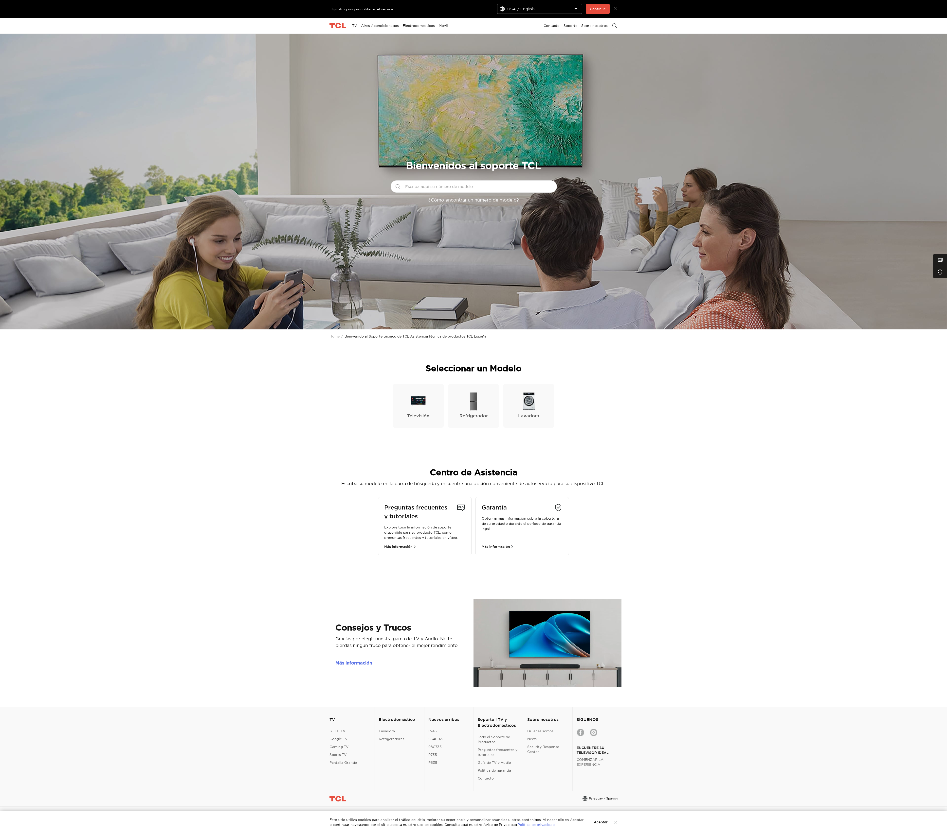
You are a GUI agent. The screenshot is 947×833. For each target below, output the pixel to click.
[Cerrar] (615, 822)
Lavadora (387, 731)
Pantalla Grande (343, 762)
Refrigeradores (391, 739)
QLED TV (337, 731)
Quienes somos (540, 731)
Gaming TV (339, 747)
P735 (432, 754)
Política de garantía (494, 770)
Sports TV (338, 754)
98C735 (435, 747)
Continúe (598, 9)
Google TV (338, 739)
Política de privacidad (536, 824)
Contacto (486, 778)
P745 (432, 731)
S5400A (435, 739)
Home (334, 336)
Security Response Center (543, 749)
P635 (432, 762)
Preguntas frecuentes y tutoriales (497, 752)
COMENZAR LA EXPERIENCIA (590, 762)
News (532, 739)
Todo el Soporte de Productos (494, 739)
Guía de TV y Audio (494, 762)
